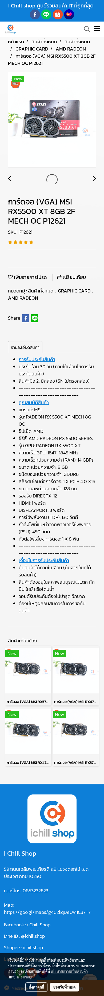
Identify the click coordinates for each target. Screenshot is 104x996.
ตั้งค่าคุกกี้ (36, 987)
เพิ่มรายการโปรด (30, 277)
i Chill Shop (38, 924)
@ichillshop (33, 936)
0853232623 (35, 890)
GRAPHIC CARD (75, 290)
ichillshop (33, 947)
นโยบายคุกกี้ (26, 976)
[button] (85, 29)
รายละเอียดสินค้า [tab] (25, 347)
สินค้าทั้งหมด (41, 290)
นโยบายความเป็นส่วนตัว (69, 971)
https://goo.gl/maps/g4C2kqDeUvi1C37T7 (47, 912)
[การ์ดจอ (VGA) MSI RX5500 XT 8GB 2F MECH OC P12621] (52, 120)
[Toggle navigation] (97, 29)
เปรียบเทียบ (74, 277)
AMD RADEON (23, 298)
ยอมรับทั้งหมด (64, 987)
